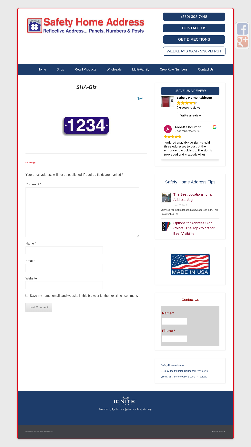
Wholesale (114, 69)
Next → (142, 98)
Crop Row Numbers (173, 69)
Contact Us (206, 69)
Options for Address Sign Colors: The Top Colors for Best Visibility (194, 228)
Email (30, 261)
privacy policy (133, 409)
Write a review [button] (190, 115)
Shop (60, 69)
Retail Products (85, 69)
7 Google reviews (188, 108)
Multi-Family (140, 69)
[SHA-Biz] (86, 125)
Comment (33, 184)
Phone (168, 331)
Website (31, 278)
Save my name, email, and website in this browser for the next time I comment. (84, 295)
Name (30, 243)
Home (42, 69)
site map (147, 409)
